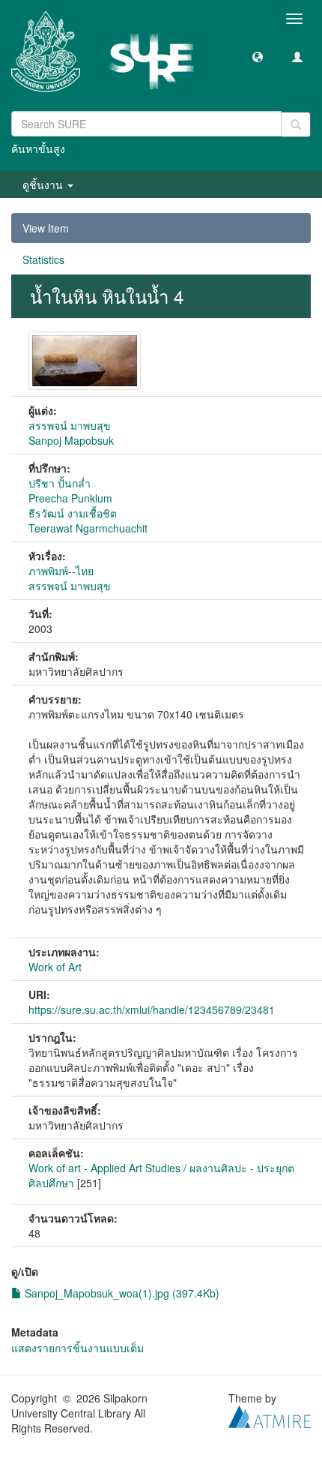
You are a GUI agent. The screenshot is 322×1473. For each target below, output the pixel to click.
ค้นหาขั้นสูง (38, 148)
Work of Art (55, 966)
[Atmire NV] (269, 1415)
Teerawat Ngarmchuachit (88, 528)
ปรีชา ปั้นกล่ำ (59, 483)
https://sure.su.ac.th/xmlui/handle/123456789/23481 (151, 1009)
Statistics (43, 259)
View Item (45, 228)
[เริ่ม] (296, 124)
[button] (257, 56)
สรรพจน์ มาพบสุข (69, 425)
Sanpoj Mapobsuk (71, 440)
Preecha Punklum (70, 498)
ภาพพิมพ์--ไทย (61, 570)
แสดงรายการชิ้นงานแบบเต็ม (77, 1347)
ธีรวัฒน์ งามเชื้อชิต (72, 513)
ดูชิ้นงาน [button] (44, 184)
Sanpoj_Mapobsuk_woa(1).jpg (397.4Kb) (120, 1293)
